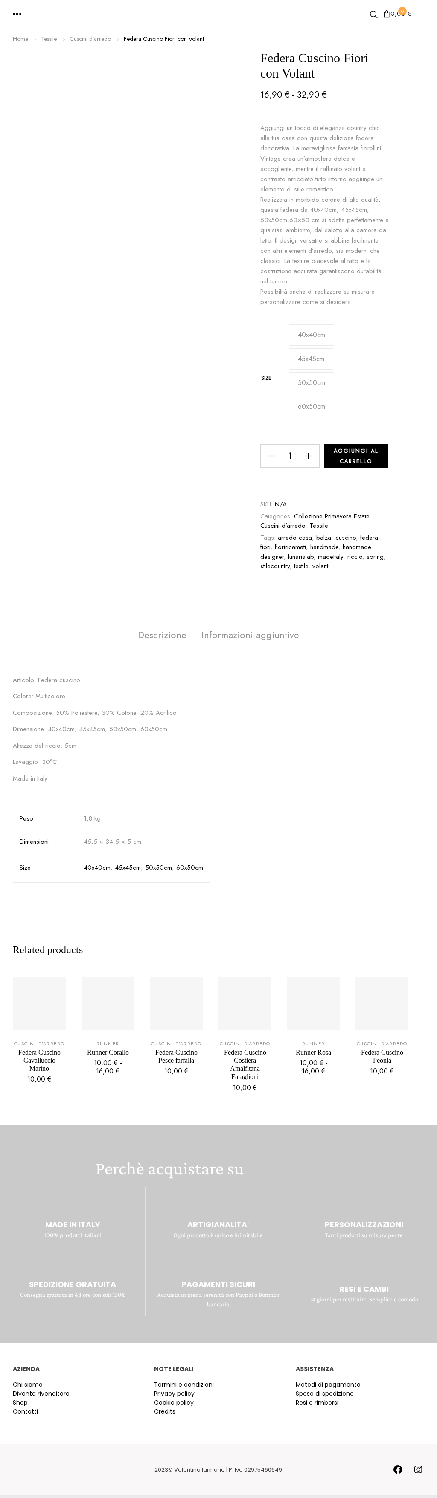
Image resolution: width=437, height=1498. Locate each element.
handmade (324, 547)
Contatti (25, 1411)
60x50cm (189, 867)
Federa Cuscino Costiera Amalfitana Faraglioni (245, 1065)
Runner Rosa (313, 1052)
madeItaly (330, 556)
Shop (20, 1402)
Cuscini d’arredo (90, 39)
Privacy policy (174, 1393)
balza (323, 537)
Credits (164, 1411)
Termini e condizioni (184, 1384)
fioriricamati (290, 547)
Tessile (49, 39)
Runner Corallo (108, 1052)
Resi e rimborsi (317, 1402)
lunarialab (301, 556)
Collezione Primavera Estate (331, 516)
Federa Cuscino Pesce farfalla (176, 1056)
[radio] (311, 335)
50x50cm (158, 867)
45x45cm (128, 867)
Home (20, 39)
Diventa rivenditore (41, 1393)
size (266, 378)
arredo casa (295, 537)
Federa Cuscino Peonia (382, 1056)
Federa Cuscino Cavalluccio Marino (39, 1060)
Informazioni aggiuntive (250, 635)
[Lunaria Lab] (218, 15)
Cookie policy (174, 1402)
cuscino (345, 537)
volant (320, 566)
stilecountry (275, 566)
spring (375, 556)
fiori (265, 547)
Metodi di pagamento (328, 1384)
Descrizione (162, 635)
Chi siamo (28, 1384)
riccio (354, 556)
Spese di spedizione (325, 1393)
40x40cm (97, 867)
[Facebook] (398, 1470)
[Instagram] (418, 1470)
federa (369, 537)
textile (301, 566)
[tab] (162, 636)
